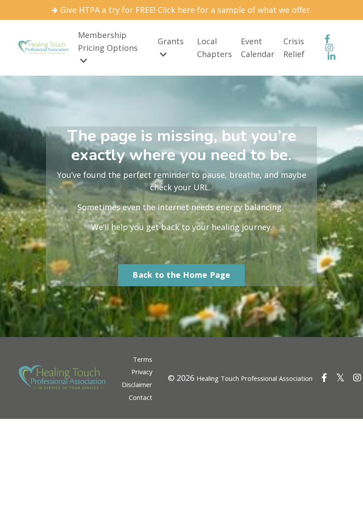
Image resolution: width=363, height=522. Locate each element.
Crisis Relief (294, 47)
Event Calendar (257, 47)
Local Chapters (214, 47)
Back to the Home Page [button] (181, 274)
